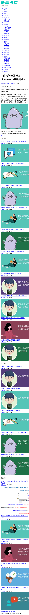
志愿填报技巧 (4, 519)
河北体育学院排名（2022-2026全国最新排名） (13, 251)
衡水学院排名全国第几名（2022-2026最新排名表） (14, 207)
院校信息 (6, 83)
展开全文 (3, 135)
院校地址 (3, 485)
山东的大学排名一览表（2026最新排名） (12, 366)
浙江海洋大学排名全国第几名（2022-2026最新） (14, 141)
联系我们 (3, 611)
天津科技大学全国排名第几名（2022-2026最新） (14, 296)
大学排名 (13, 83)
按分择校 (3, 543)
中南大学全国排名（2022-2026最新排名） (12, 185)
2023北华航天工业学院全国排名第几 (10, 340)
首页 (2, 83)
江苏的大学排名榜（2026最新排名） (10, 388)
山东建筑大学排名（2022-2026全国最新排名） (13, 163)
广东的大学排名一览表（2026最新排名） (12, 410)
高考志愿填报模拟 (10, 611)
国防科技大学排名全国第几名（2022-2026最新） (14, 432)
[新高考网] (9, 3)
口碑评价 (3, 567)
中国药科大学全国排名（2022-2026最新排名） (13, 229)
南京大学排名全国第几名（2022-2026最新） (13, 454)
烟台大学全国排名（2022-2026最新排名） (12, 273)
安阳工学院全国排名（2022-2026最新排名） (13, 318)
